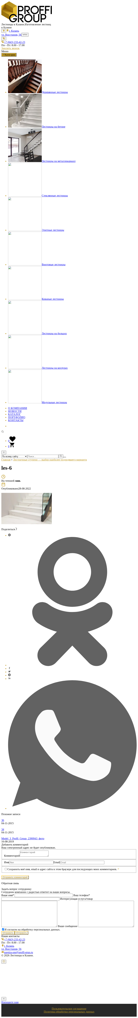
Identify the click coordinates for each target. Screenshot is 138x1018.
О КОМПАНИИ (17, 408)
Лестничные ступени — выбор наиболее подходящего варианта (50, 459)
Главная (5, 459)
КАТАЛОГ (14, 414)
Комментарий (12, 855)
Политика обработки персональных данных (69, 1011)
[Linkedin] (9, 678)
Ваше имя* (8, 895)
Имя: (8, 976)
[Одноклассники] (72, 665)
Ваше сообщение (67, 926)
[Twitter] (9, 671)
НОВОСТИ (15, 411)
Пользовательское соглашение (69, 1008)
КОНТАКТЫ (15, 420)
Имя (6, 862)
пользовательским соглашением (112, 989)
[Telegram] (9, 675)
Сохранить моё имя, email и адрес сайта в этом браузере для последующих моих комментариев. (62, 869)
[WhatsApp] (72, 808)
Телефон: (10, 982)
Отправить (8, 933)
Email (57, 862)
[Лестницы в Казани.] (26, 21)
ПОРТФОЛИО (16, 417)
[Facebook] (9, 668)
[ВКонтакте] (9, 535)
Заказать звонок (10, 48)
